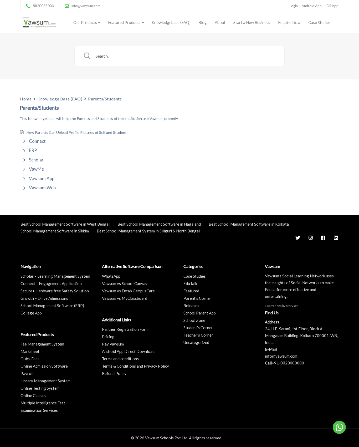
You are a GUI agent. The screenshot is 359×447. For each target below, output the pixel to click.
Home (26, 98)
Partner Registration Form (125, 329)
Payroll (26, 373)
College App (31, 313)
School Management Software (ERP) (52, 305)
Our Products (85, 22)
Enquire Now (289, 22)
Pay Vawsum (113, 344)
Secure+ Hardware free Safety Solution (54, 290)
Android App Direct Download (128, 351)
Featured (191, 290)
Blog (202, 22)
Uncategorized (196, 342)
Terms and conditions (120, 358)
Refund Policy (114, 373)
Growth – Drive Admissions (44, 298)
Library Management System (45, 380)
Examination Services (39, 410)
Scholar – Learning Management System (55, 276)
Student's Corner (198, 327)
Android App (312, 6)
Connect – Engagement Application (51, 283)
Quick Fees (29, 358)
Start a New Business (251, 22)
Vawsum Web (42, 187)
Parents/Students (105, 98)
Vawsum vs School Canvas (124, 283)
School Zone (194, 320)
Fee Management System (42, 344)
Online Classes (33, 395)
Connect (37, 141)
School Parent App (199, 313)
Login (294, 6)
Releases (191, 305)
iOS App (332, 6)
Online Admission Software (44, 366)
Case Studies (319, 22)
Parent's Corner (197, 298)
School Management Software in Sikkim (54, 230)
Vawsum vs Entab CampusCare (128, 290)
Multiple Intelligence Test (42, 402)
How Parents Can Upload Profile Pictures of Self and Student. (77, 132)
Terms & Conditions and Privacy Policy (135, 366)
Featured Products (124, 22)
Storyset (292, 306)
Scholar (36, 159)
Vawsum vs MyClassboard (124, 298)
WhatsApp (111, 276)
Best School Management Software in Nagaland (159, 224)
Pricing (108, 336)
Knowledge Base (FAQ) (59, 98)
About (220, 22)
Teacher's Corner (198, 335)
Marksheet (29, 351)
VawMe (36, 169)
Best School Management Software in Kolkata (249, 224)
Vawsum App (41, 178)
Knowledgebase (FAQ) (171, 22)
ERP (33, 150)
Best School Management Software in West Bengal (65, 224)
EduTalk (190, 283)
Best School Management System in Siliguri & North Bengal (148, 230)
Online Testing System (39, 388)
